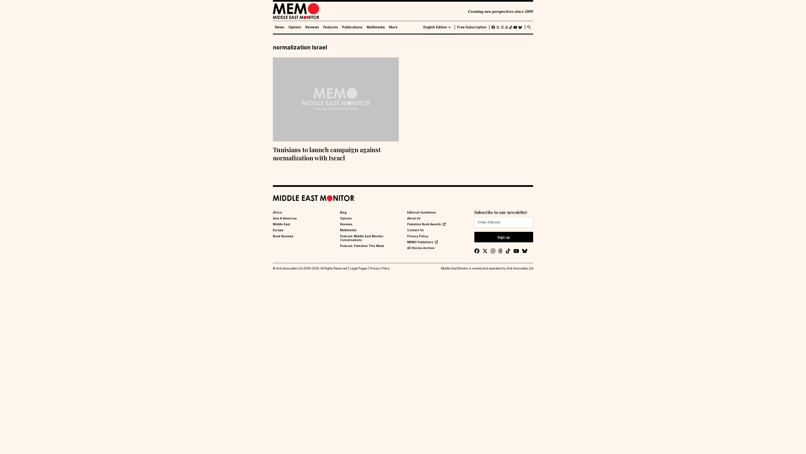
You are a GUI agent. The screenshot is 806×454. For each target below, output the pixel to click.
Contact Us (415, 230)
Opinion (294, 27)
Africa (277, 212)
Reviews (312, 27)
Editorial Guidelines (421, 212)
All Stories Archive (420, 248)
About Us (413, 218)
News (279, 27)
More (393, 27)
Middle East (281, 224)
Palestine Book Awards (424, 224)
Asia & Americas (285, 218)
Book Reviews (283, 236)
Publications (352, 27)
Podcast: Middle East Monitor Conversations (361, 238)
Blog (343, 212)
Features (330, 27)
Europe (278, 230)
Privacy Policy (417, 236)
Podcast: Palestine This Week (362, 246)
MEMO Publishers (420, 242)
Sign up (504, 237)
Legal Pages (358, 268)
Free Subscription (472, 27)
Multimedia (376, 27)
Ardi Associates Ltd (520, 268)
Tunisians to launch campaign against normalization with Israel (327, 153)
